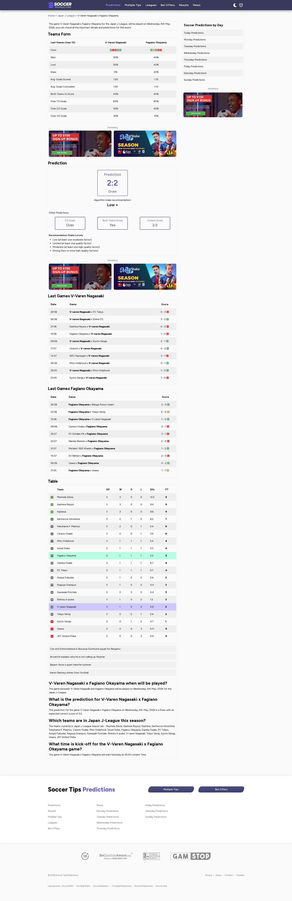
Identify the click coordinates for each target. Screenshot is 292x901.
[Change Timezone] (241, 5)
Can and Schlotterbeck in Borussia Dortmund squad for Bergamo (85, 648)
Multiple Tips (133, 5)
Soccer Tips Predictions (60, 5)
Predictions (113, 5)
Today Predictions (194, 32)
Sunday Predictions (194, 79)
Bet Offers (168, 5)
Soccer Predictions (143, 886)
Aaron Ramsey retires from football (69, 672)
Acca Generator (100, 886)
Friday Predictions (193, 66)
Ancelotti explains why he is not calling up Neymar (77, 656)
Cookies (240, 875)
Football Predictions (121, 886)
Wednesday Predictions (197, 53)
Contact (229, 875)
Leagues (151, 5)
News (196, 5)
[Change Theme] (235, 5)
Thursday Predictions (195, 59)
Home (51, 15)
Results (184, 5)
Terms (218, 875)
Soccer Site (161, 886)
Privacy (208, 875)
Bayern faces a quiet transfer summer (70, 664)
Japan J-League (66, 15)
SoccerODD (67, 886)
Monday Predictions (195, 39)
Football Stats (83, 886)
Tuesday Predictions (195, 46)
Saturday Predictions (195, 73)
